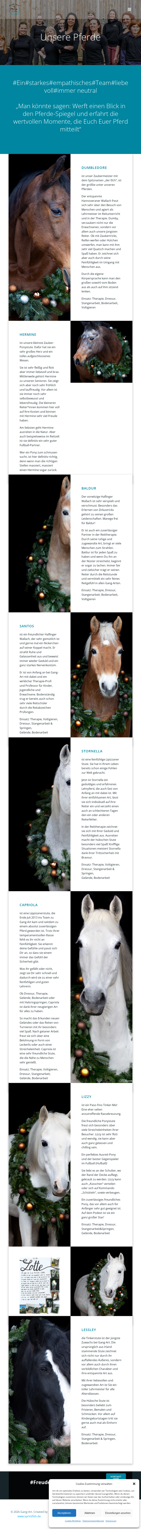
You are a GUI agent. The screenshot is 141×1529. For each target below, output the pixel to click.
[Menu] (129, 9)
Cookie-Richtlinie (73, 1520)
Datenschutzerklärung (93, 1520)
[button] (134, 1483)
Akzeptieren (64, 1512)
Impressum (111, 1520)
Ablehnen (89, 1512)
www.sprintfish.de (29, 1516)
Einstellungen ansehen (118, 1512)
